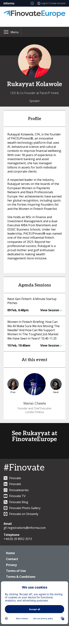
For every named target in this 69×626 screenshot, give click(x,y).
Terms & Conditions (20, 577)
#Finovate (24, 468)
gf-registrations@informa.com (25, 528)
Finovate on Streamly (23, 514)
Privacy (11, 565)
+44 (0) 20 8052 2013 (18, 539)
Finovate (15, 478)
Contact (12, 559)
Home (10, 553)
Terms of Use (16, 571)
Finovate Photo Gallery (24, 508)
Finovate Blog (18, 502)
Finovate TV (17, 496)
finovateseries (19, 490)
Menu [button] (14, 32)
